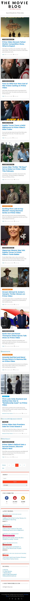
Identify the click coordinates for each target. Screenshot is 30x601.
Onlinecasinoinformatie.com (9, 576)
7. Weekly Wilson (7, 572)
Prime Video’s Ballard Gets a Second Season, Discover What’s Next (14, 446)
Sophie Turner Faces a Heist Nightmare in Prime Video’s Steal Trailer (13, 127)
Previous (4, 465)
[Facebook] (9, 599)
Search (14, 481)
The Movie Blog (15, 4)
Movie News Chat (7, 206)
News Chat (6, 396)
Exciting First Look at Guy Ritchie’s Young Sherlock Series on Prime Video (12, 211)
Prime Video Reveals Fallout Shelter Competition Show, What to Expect (13, 44)
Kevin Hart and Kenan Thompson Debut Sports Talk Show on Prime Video (14, 336)
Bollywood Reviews (8, 535)
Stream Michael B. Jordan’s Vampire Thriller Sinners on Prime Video (13, 294)
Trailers (5, 421)
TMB (3, 54)
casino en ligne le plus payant (10, 574)
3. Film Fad (5, 569)
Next (3, 468)
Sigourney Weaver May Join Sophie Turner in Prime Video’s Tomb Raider (13, 252)
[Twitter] (11, 599)
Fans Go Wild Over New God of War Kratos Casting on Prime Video (14, 86)
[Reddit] (17, 599)
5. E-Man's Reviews (7, 571)
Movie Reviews (7, 516)
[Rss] (21, 599)
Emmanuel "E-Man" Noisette (7, 413)
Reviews (5, 555)
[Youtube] (14, 599)
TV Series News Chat (8, 39)
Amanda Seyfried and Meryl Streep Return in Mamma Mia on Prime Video (14, 359)
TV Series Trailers (7, 122)
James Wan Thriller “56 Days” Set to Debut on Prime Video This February (14, 169)
